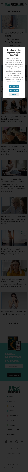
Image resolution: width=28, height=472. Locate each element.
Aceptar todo (14, 86)
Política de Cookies (15, 81)
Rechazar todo (14, 90)
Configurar (14, 94)
